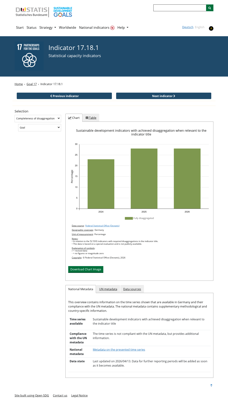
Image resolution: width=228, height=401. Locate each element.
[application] (139, 178)
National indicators (94, 27)
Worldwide (67, 27)
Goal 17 (32, 84)
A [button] (211, 28)
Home (19, 84)
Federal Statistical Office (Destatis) (102, 225)
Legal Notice (79, 395)
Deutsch (187, 27)
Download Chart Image (85, 269)
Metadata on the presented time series (119, 350)
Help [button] (121, 27)
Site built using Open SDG (32, 395)
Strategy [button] (46, 27)
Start (20, 27)
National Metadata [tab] (80, 289)
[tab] (74, 118)
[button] (64, 96)
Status (32, 27)
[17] (29, 56)
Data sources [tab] (132, 289)
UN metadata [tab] (108, 289)
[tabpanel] (139, 201)
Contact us (60, 395)
